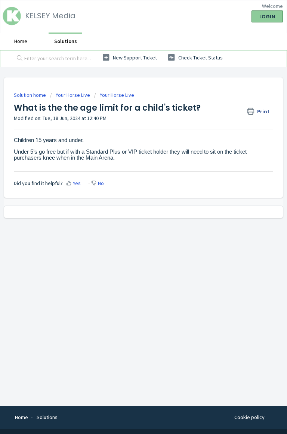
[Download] (130, 213)
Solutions (65, 41)
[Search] (18, 58)
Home (20, 41)
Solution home (30, 95)
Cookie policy (249, 417)
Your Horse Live (73, 95)
